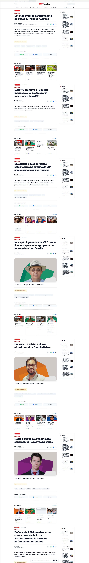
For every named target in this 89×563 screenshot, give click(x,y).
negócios (38, 46)
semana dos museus (23, 195)
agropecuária (38, 295)
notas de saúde (46, 488)
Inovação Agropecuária (47, 295)
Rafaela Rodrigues (18, 23)
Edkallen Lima (17, 352)
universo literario (51, 393)
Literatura (27, 393)
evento (23, 46)
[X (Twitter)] (70, 7)
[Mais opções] (56, 24)
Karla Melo (16, 546)
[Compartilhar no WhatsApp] (51, 24)
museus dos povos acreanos (20, 197)
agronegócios (18, 295)
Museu (16, 195)
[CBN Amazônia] (44, 4)
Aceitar (55, 560)
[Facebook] (65, 7)
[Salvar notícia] (48, 24)
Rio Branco (17, 10)
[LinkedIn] (66, 7)
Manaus (16, 527)
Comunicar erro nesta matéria (21, 41)
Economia (44, 46)
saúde (16, 488)
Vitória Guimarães (18, 100)
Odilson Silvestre (17, 446)
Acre (34, 46)
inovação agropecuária (23, 297)
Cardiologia (22, 488)
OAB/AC (42, 121)
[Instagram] (68, 7)
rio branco (28, 46)
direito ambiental (18, 121)
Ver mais (54, 63)
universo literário (18, 396)
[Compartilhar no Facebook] (53, 24)
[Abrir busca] (74, 7)
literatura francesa (19, 393)
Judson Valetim (17, 253)
